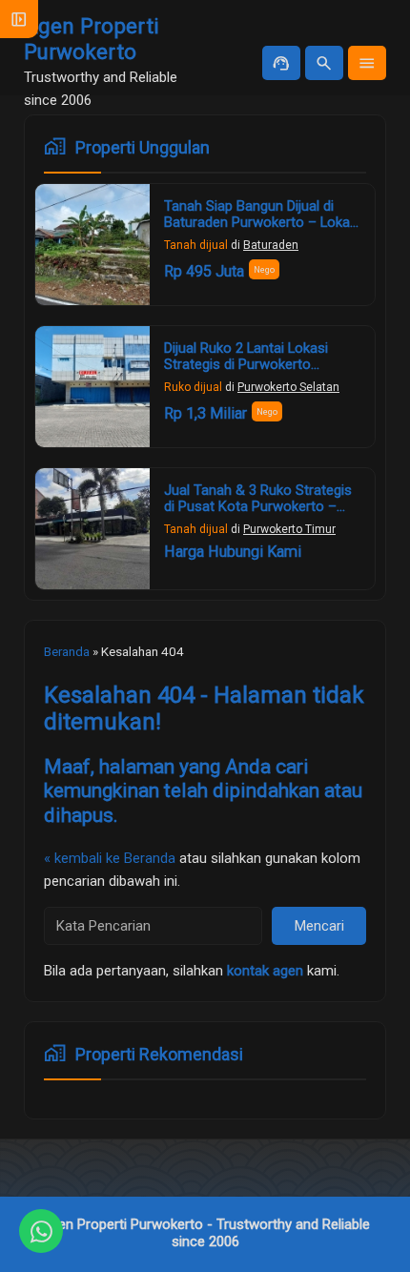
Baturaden (270, 245)
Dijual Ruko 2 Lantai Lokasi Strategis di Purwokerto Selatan (246, 365)
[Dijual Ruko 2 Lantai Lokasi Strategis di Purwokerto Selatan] (92, 386)
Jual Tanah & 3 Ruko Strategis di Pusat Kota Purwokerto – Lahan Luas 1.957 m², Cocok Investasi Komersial (258, 515)
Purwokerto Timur (289, 529)
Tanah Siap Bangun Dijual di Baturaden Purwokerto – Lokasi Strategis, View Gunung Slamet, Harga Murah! (262, 231)
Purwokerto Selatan (288, 387)
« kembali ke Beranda (109, 858)
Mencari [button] (319, 925)
